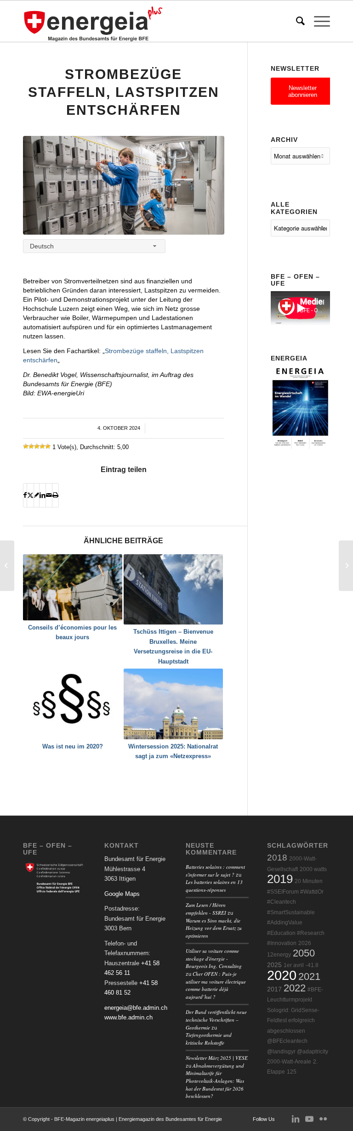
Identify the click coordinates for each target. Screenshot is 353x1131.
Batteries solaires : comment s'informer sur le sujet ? (215, 870)
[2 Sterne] (31, 446)
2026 (304, 943)
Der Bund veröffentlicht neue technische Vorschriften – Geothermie (216, 1019)
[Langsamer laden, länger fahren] (7, 565)
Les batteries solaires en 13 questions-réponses (214, 885)
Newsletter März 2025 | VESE (217, 1057)
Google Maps (122, 893)
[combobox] (94, 246)
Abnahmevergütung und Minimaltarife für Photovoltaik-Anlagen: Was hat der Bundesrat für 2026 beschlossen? (215, 1080)
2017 (274, 989)
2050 (304, 953)
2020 (281, 975)
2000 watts (313, 869)
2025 (274, 965)
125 (291, 1072)
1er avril (294, 965)
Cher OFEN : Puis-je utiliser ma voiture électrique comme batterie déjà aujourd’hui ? (216, 985)
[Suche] (296, 21)
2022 (295, 988)
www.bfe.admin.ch (128, 1017)
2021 (309, 976)
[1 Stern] (25, 446)
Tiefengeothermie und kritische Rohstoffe (209, 1038)
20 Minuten (309, 881)
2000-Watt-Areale (289, 1061)
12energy (279, 954)
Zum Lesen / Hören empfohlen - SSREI (206, 908)
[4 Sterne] (42, 446)
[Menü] (317, 21)
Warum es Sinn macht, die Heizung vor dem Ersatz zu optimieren (214, 928)
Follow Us (264, 1119)
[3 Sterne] (37, 446)
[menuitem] (296, 21)
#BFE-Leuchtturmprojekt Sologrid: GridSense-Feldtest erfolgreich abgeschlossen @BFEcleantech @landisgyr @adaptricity (297, 1020)
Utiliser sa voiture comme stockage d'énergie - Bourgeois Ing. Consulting (214, 958)
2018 (277, 857)
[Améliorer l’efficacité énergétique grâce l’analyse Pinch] (346, 565)
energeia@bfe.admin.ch (135, 1007)
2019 (280, 878)
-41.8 (312, 965)
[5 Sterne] (48, 446)
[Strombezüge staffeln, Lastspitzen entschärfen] (123, 185)
